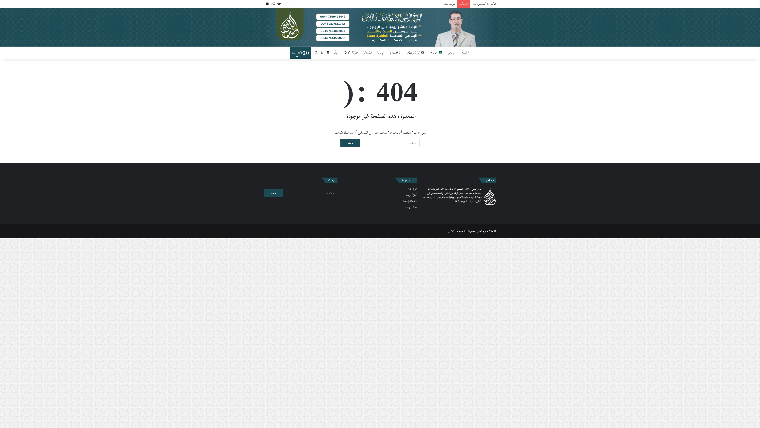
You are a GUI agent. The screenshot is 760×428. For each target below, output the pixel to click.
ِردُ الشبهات (411, 207)
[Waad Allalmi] (380, 27)
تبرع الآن (412, 189)
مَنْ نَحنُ (452, 52)
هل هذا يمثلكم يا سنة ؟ (444, 4)
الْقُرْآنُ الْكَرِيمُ (351, 52)
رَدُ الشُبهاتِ (395, 52)
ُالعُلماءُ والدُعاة (410, 201)
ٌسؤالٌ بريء (411, 195)
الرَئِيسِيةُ (465, 52)
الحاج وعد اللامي (456, 231)
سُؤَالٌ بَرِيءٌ (415, 52)
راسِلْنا (336, 52)
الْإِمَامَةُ (380, 52)
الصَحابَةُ (367, 52)
